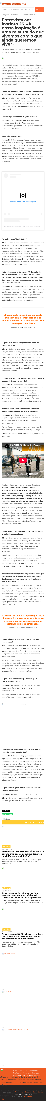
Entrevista (40, 822)
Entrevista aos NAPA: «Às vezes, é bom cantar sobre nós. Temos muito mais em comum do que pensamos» (22, 936)
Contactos (17, 1073)
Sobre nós (26, 1073)
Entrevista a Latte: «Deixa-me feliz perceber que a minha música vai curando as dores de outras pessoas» (21, 895)
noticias (6, 819)
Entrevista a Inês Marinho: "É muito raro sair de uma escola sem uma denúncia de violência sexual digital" (23, 853)
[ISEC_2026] (23, 1008)
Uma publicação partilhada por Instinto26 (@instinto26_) (23, 226)
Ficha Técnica (18, 1070)
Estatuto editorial (31, 1070)
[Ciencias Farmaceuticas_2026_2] (23, 1046)
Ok (2, 1099)
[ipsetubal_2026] (23, 970)
